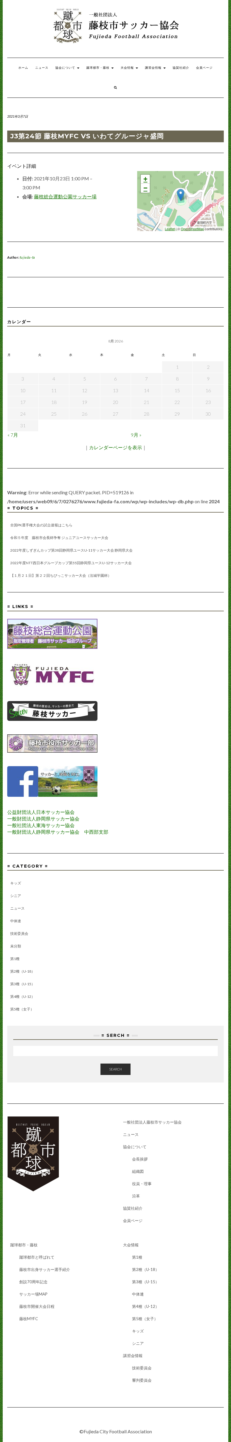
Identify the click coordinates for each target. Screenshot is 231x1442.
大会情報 (128, 68)
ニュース (41, 68)
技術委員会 (19, 933)
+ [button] (145, 179)
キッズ (15, 883)
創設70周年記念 (33, 1281)
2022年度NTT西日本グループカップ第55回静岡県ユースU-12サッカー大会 (71, 563)
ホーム (23, 68)
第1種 (15, 958)
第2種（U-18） (22, 971)
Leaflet (170, 228)
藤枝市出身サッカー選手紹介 (44, 1269)
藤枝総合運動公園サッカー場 (65, 196)
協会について (65, 68)
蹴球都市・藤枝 (98, 68)
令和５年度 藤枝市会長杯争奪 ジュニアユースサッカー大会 (59, 537)
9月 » (136, 435)
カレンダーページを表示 (115, 447)
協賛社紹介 (181, 68)
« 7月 (13, 435)
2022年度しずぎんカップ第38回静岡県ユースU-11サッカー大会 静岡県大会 (71, 550)
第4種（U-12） (22, 996)
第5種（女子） (22, 1009)
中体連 (15, 921)
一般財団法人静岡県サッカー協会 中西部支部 (57, 832)
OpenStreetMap (192, 228)
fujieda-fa (27, 257)
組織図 (138, 1171)
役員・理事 (142, 1183)
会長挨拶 (140, 1159)
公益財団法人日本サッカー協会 (41, 812)
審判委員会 (142, 1380)
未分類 (15, 946)
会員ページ (204, 68)
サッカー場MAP (33, 1294)
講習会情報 (154, 68)
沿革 (136, 1196)
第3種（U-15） (22, 984)
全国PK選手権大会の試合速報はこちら (41, 525)
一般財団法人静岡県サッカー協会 (43, 818)
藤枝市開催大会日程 (36, 1306)
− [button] (145, 188)
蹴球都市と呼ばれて (36, 1257)
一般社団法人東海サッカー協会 (41, 825)
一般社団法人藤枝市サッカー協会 (152, 1122)
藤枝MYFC (28, 1318)
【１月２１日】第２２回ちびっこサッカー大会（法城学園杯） (60, 575)
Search (115, 1069)
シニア (15, 895)
